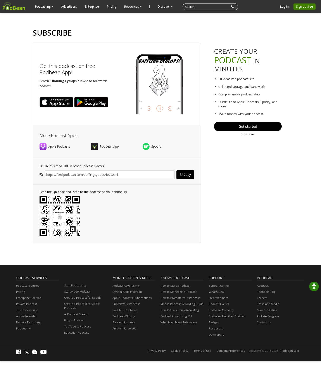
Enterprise (92, 6)
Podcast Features (27, 286)
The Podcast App (27, 310)
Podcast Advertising (125, 286)
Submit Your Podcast (126, 304)
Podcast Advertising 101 (176, 316)
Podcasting (43, 6)
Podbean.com (290, 351)
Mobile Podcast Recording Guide (182, 304)
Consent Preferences (231, 351)
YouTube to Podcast (77, 326)
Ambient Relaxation (125, 328)
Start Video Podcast (77, 291)
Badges (214, 322)
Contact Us (264, 322)
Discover (164, 6)
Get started (248, 126)
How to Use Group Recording (179, 310)
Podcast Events (219, 304)
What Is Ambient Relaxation (178, 322)
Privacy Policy (157, 351)
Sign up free (304, 6)
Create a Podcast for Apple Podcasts (82, 306)
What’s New (216, 292)
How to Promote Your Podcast (180, 298)
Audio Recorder (26, 316)
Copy (187, 174)
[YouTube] (44, 353)
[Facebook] (19, 353)
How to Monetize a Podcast (178, 292)
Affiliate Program (268, 316)
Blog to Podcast (74, 320)
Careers (262, 298)
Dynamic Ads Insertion (127, 292)
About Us (263, 286)
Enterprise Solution (28, 298)
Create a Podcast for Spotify (83, 298)
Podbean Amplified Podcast (227, 316)
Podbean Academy (221, 310)
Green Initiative (267, 310)
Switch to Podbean (124, 310)
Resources (132, 6)
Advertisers (69, 6)
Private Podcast (26, 304)
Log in (284, 6)
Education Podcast (76, 332)
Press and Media (268, 304)
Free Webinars (218, 298)
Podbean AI (23, 328)
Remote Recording (28, 322)
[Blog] (35, 353)
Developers (216, 334)
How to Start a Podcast (175, 286)
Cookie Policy (179, 351)
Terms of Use (202, 351)
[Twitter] (27, 353)
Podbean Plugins (123, 316)
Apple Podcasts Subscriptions (132, 298)
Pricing (111, 6)
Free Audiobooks (123, 322)
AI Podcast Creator (76, 314)
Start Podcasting (75, 285)
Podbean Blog (266, 292)
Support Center (219, 286)
